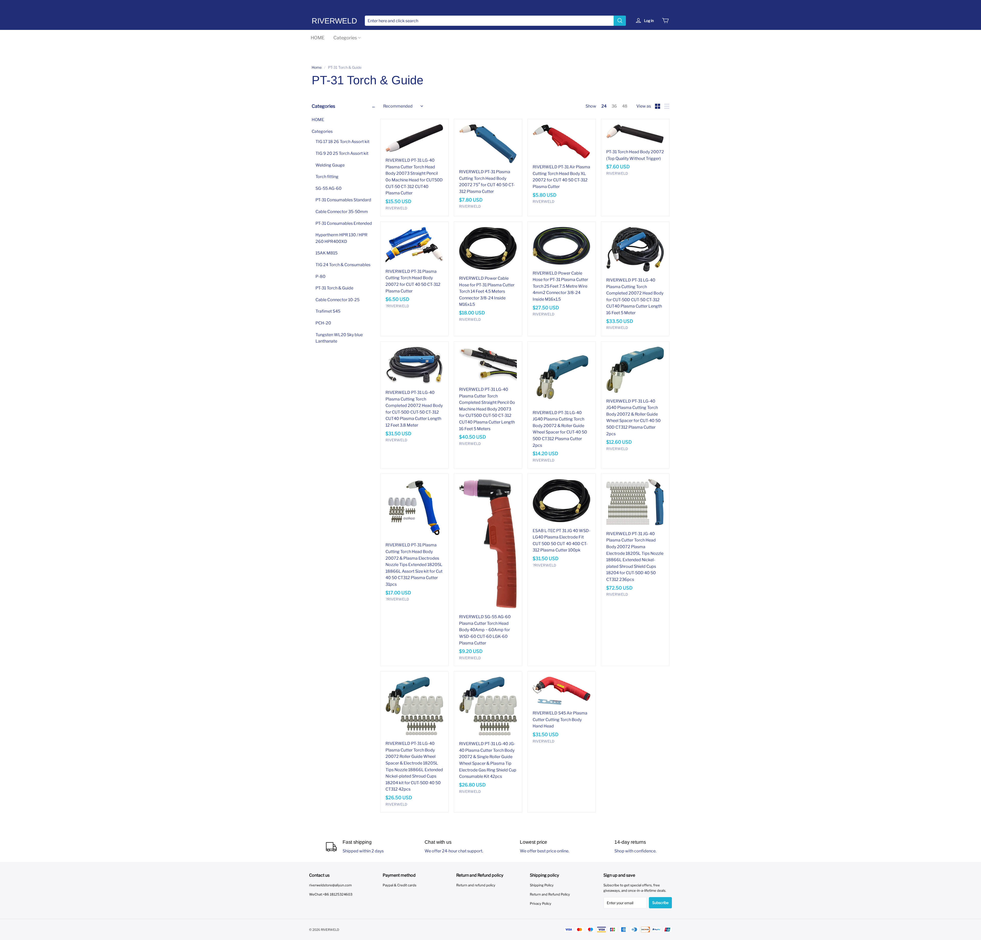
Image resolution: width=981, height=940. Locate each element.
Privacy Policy (540, 903)
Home (317, 67)
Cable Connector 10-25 (337, 299)
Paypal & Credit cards (399, 885)
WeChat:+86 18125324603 (330, 894)
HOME (317, 37)
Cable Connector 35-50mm (342, 211)
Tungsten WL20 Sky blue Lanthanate (339, 338)
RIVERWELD (334, 21)
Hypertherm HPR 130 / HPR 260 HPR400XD (341, 238)
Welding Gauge (330, 165)
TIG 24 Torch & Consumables (343, 264)
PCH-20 (323, 323)
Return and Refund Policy (550, 894)
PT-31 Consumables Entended (344, 223)
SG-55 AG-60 (329, 188)
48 (624, 106)
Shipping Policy (542, 885)
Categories (345, 37)
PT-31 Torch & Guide (334, 288)
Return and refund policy (475, 885)
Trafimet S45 (328, 311)
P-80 (320, 276)
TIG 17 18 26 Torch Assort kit (342, 141)
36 (614, 106)
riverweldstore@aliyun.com (330, 885)
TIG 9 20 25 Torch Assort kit (342, 153)
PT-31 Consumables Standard (343, 199)
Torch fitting (327, 176)
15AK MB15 (326, 253)
